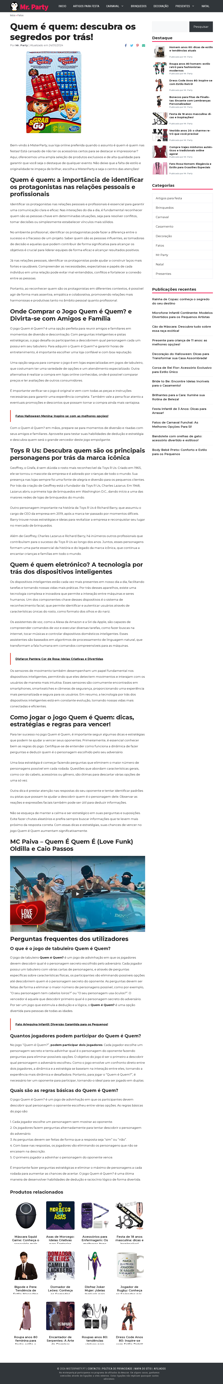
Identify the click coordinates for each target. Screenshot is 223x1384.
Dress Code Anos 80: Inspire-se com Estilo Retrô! (190, 82)
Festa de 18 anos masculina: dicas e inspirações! (190, 115)
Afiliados (160, 1368)
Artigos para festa (86, 6)
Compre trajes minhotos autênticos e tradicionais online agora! (191, 151)
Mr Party (162, 255)
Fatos (21, 15)
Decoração (160, 6)
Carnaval (112, 6)
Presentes (182, 6)
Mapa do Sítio (143, 1368)
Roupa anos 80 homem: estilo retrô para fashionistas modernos (189, 67)
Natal (205, 6)
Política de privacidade (117, 1368)
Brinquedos (139, 6)
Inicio (62, 6)
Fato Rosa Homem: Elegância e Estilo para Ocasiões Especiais (190, 165)
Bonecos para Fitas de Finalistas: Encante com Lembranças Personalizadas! (190, 100)
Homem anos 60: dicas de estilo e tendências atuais (191, 49)
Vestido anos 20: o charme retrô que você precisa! (189, 132)
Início (13, 15)
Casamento (164, 226)
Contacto (94, 1368)
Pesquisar (201, 26)
